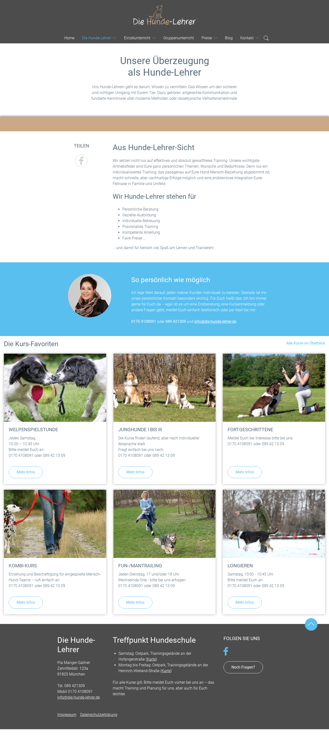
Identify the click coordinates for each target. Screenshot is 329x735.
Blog (229, 38)
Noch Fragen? (243, 667)
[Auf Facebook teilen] (81, 160)
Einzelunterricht (137, 38)
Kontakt (247, 38)
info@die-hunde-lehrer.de (215, 321)
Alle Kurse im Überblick (305, 343)
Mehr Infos (26, 472)
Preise (207, 38)
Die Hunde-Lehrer (164, 15)
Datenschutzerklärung (98, 714)
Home (69, 38)
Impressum (66, 714)
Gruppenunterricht (178, 38)
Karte (151, 659)
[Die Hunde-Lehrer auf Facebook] (226, 651)
